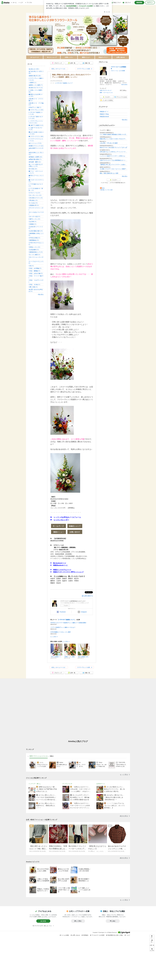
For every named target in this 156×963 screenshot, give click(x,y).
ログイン (150, 2)
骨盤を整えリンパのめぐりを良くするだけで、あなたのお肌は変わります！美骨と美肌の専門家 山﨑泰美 (113, 139)
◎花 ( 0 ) (31, 266)
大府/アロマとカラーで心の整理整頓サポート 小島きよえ (113, 160)
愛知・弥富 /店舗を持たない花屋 (109, 173)
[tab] (38, 756)
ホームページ (34, 57)
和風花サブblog (104, 114)
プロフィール (114, 70)
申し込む (112, 921)
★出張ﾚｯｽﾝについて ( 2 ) (36, 87)
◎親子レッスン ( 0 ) (34, 219)
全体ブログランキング (105, 90)
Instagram (84, 612)
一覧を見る (124, 119)
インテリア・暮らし (35, 783)
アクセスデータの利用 (98, 935)
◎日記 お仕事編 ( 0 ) (35, 268)
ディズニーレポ (67, 783)
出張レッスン (69, 57)
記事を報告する (88, 596)
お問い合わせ (120, 57)
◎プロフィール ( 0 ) (34, 193)
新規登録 (139, 2)
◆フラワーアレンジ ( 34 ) (36, 110)
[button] (152, 949)
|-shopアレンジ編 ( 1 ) (35, 107)
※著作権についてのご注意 (106, 189)
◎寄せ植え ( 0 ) (33, 200)
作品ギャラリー (103, 57)
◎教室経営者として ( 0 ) (36, 252)
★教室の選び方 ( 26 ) (35, 76)
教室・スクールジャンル (106, 92)
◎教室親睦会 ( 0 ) (34, 240)
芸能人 (52, 756)
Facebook (63, 612)
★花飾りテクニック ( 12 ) (36, 146)
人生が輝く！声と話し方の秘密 (109, 143)
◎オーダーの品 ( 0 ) (34, 216)
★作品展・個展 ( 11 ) (35, 162)
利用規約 (85, 935)
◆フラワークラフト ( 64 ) (36, 136)
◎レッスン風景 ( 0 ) (34, 254)
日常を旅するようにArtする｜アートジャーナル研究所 (113, 151)
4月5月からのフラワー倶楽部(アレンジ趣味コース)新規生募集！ (68, 622)
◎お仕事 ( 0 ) (32, 221)
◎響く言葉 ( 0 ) (33, 287)
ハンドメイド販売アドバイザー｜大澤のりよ (112, 156)
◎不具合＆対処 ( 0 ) (34, 238)
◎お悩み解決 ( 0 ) (34, 249)
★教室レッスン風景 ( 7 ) (36, 85)
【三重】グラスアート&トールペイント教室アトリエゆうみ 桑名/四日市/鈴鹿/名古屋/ (113, 169)
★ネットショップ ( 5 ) (35, 143)
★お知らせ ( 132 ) (34, 69)
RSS (103, 188)
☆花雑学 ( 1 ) (32, 82)
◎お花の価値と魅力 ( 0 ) (36, 231)
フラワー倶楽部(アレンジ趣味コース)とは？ (62, 627)
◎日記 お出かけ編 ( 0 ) (36, 273)
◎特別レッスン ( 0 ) (34, 247)
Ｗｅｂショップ (52, 57)
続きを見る (124, 84)
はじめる (43, 921)
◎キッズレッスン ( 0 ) (35, 195)
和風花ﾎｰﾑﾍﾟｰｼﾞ (104, 111)
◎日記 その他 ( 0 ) (34, 284)
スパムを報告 (65, 935)
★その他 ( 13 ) (33, 169)
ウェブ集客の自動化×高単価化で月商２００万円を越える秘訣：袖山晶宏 (113, 134)
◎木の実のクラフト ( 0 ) (36, 198)
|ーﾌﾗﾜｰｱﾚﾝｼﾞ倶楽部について (64, 83)
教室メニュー (86, 57)
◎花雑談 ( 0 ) (32, 224)
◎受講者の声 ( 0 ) (34, 205)
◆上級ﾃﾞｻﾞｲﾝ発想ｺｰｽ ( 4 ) (36, 125)
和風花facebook (104, 116)
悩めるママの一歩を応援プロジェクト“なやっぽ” (113, 147)
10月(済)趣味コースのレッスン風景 (60, 632)
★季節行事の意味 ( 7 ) (35, 159)
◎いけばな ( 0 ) (33, 203)
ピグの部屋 (122, 70)
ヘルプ (128, 935)
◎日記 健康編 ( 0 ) (34, 271)
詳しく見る (77, 921)
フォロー (66, 605)
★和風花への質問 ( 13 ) (35, 157)
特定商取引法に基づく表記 (115, 935)
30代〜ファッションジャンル (38, 756)
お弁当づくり (100, 783)
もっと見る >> (54, 636)
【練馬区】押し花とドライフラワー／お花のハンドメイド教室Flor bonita (113, 164)
